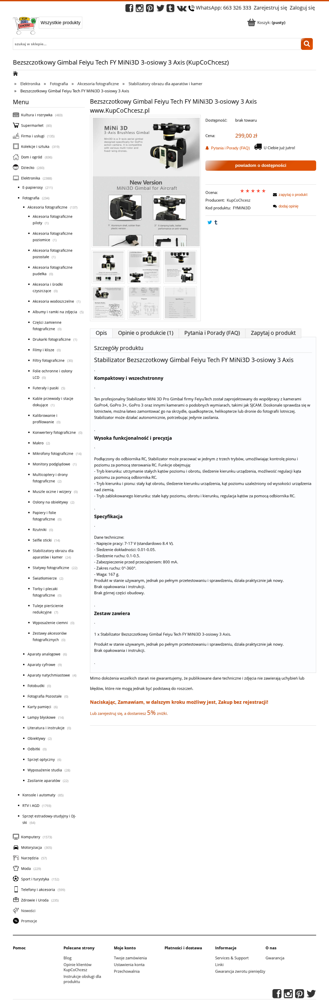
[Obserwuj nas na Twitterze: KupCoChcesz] (160, 9)
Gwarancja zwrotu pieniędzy (240, 971)
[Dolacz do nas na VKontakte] (182, 9)
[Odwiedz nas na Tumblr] (170, 9)
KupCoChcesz (238, 200)
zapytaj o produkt (293, 194)
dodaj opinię (288, 206)
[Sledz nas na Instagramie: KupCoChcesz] (139, 9)
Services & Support (232, 957)
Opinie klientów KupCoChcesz (77, 967)
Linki (219, 964)
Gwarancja (275, 957)
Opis (101, 332)
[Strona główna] (26, 26)
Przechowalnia (127, 971)
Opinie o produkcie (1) (145, 332)
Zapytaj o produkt (273, 332)
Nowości (28, 910)
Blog (67, 957)
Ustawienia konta (129, 964)
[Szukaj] (307, 44)
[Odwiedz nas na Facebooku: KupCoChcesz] (129, 9)
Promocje (29, 920)
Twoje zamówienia (130, 957)
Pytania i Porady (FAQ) (229, 148)
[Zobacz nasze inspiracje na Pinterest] (150, 9)
